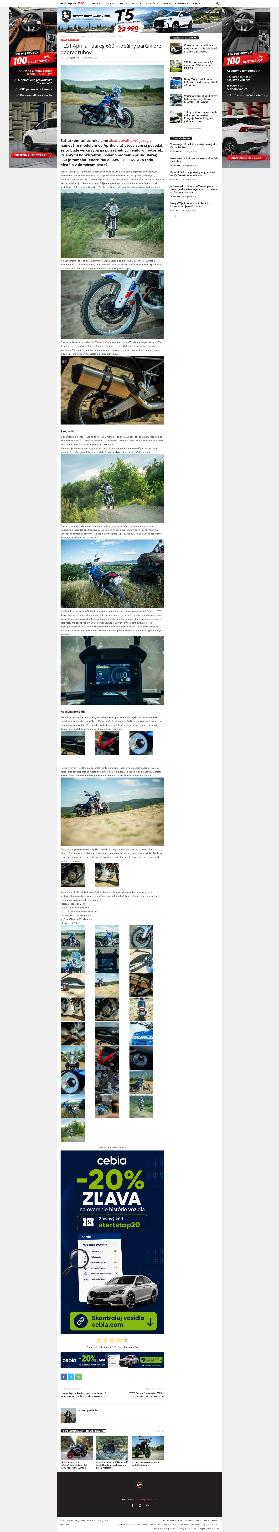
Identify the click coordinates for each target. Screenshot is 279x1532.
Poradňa (150, 3)
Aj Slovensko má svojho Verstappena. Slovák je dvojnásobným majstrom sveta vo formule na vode (193, 189)
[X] (71, 1377)
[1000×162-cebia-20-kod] (112, 1360)
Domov (63, 36)
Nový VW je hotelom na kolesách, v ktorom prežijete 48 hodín (190, 205)
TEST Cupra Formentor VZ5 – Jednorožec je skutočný (146, 1394)
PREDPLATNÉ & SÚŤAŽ (172, 1520)
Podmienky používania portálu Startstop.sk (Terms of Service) (143, 1524)
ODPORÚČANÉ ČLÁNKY (73, 1431)
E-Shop (196, 3)
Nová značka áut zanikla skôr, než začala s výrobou (194, 160)
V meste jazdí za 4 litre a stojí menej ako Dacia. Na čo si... (193, 146)
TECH (165, 3)
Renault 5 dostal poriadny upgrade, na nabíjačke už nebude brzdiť (192, 174)
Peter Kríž (174, 179)
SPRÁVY (94, 3)
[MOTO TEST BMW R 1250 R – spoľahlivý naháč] (148, 1448)
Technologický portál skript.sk (206, 1528)
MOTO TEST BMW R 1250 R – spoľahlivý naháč (145, 1463)
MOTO (71, 36)
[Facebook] (64, 1377)
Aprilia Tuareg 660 (97, 342)
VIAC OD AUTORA (95, 1431)
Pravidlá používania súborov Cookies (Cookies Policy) (195, 1524)
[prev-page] (158, 1431)
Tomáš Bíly (175, 165)
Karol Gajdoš (175, 151)
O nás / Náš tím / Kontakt (206, 1520)
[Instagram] (140, 1506)
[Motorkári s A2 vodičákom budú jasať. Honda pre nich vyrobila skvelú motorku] (112, 1448)
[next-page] (162, 1431)
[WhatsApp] (78, 1377)
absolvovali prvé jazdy (129, 140)
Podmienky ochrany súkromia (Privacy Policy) (171, 1528)
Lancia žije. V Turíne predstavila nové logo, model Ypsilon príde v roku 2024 (83, 1394)
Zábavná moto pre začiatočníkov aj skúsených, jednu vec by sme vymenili (74, 1465)
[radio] (99, 1340)
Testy (108, 3)
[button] (217, 3)
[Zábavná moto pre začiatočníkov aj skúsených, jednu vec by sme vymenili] (77, 1448)
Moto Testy (73, 40)
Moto (135, 3)
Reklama (189, 1520)
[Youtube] (147, 1506)
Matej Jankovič (72, 58)
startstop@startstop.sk (146, 1499)
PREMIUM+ (180, 3)
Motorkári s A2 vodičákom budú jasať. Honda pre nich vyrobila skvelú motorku (112, 1465)
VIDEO (121, 3)
